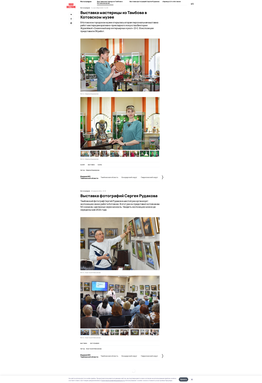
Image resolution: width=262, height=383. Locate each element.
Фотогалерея (85, 1)
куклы (100, 165)
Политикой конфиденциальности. (113, 380)
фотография (94, 343)
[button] (157, 123)
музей (82, 165)
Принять (183, 379)
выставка (91, 165)
